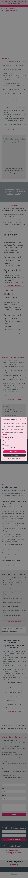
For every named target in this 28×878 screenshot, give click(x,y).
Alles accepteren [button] (14, 451)
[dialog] (14, 439)
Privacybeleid (5, 434)
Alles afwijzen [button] (14, 455)
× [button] (25, 418)
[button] (14, 458)
